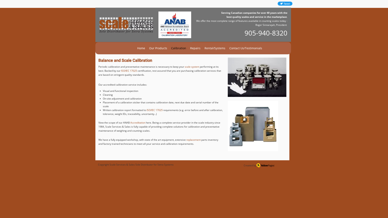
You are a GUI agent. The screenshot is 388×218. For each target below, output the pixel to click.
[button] (158, 48)
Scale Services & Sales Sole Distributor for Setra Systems (142, 164)
